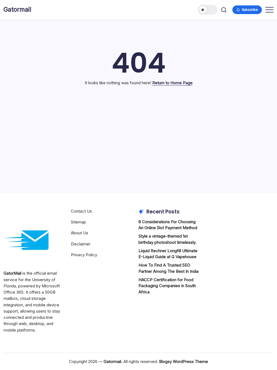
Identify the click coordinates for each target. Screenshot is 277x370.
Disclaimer (80, 243)
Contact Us (81, 211)
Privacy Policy (84, 254)
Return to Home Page (172, 82)
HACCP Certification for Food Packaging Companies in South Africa (167, 285)
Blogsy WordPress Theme (183, 361)
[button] (207, 10)
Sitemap (78, 222)
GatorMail (12, 273)
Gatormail (17, 9)
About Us (79, 232)
